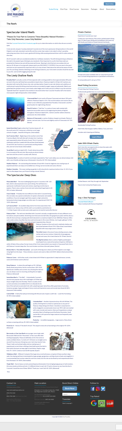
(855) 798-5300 (11, 396)
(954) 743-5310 (11, 393)
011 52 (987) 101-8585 (49, 396)
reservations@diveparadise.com (15, 390)
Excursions (85, 9)
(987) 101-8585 (49, 399)
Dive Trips (63, 9)
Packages (94, 9)
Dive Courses (74, 9)
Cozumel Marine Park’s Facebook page (24, 43)
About (102, 9)
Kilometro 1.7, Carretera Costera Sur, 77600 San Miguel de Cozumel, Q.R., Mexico (46, 390)
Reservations (110, 9)
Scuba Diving (53, 9)
